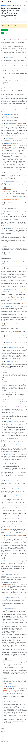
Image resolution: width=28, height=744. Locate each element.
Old (21, 33)
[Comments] (24, 10)
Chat (3, 36)
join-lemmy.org (4, 741)
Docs (2, 736)
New (18, 33)
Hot (2, 33)
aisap (22, 303)
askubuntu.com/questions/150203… (10, 199)
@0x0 (3, 191)
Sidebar (3, 30)
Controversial (12, 33)
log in (9, 25)
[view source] (16, 19)
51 (2, 18)
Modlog (3, 731)
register (15, 25)
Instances (3, 733)
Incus (7, 529)
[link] (5, 19)
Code (2, 739)
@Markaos (5, 662)
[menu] (26, 1)
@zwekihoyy (5, 586)
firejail (10, 327)
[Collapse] (2, 39)
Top (6, 33)
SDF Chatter (7, 1)
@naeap (4, 147)
